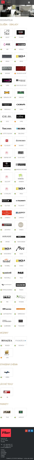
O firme (2, 449)
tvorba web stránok (28, 458)
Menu (8, 2)
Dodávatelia (3, 452)
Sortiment (3, 451)
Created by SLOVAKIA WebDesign (14, 458)
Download (3, 454)
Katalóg (3, 455)
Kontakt (3, 457)
